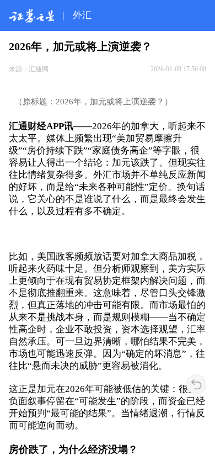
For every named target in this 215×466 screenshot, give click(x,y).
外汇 (82, 15)
